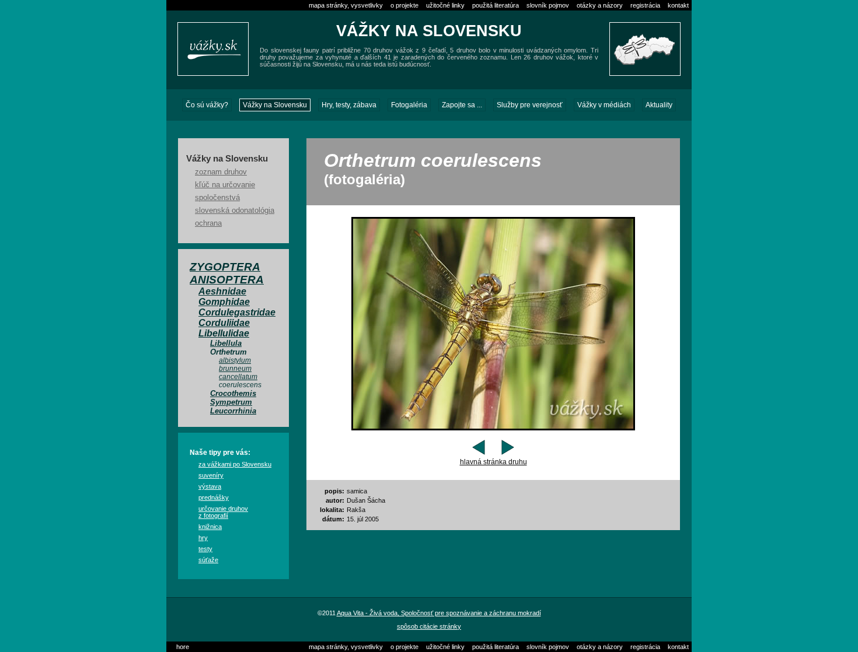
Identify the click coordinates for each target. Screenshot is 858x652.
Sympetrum (231, 402)
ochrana (208, 223)
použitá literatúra (495, 5)
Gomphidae (224, 302)
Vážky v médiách (604, 105)
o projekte (404, 5)
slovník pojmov (547, 5)
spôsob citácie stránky (429, 626)
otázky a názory (600, 5)
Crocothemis (233, 393)
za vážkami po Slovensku (234, 464)
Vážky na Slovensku (275, 105)
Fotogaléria (409, 105)
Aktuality (659, 105)
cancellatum (238, 377)
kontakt (678, 5)
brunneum (235, 368)
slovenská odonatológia (234, 210)
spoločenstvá (217, 197)
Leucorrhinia (233, 410)
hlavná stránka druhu (493, 462)
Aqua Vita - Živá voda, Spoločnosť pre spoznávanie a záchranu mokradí (439, 612)
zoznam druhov (221, 171)
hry (203, 537)
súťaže (208, 559)
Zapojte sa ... (462, 105)
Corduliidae (224, 323)
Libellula (226, 343)
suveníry (211, 475)
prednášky (213, 497)
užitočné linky (445, 5)
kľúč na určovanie (225, 184)
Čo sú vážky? (207, 105)
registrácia (645, 5)
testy (205, 548)
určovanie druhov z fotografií (223, 512)
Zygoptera (225, 267)
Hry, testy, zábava (349, 105)
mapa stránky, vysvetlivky (346, 5)
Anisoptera (227, 280)
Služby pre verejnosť (530, 105)
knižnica (210, 526)
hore (182, 646)
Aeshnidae (222, 291)
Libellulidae (223, 333)
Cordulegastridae (236, 312)
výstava (209, 486)
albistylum (235, 360)
